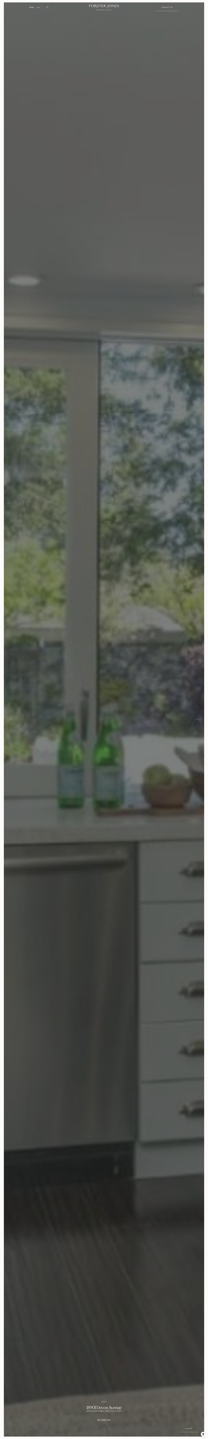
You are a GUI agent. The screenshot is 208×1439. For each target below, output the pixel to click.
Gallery (188, 1428)
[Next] (197, 719)
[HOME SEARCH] (47, 7)
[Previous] (11, 719)
